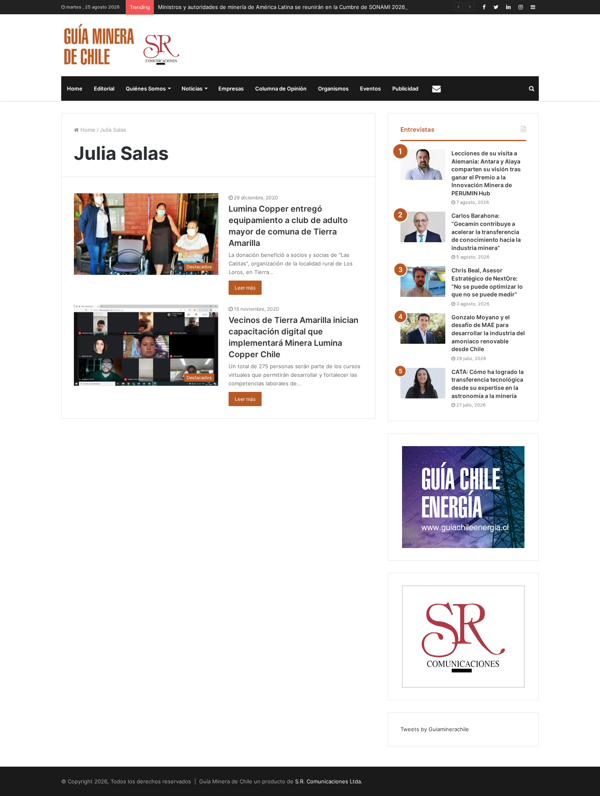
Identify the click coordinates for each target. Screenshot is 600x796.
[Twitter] (496, 7)
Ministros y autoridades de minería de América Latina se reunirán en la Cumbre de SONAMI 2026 (281, 7)
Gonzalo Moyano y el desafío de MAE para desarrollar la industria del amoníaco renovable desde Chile (488, 333)
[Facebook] (484, 7)
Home (74, 88)
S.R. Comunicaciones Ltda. (328, 781)
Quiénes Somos (146, 88)
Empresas (231, 88)
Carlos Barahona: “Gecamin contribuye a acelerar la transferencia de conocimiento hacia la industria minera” (486, 231)
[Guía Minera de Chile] (120, 45)
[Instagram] (520, 7)
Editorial (104, 88)
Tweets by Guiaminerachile (434, 729)
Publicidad (405, 88)
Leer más (245, 288)
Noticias (192, 88)
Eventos (370, 88)
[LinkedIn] (508, 7)
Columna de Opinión (281, 88)
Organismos (333, 88)
